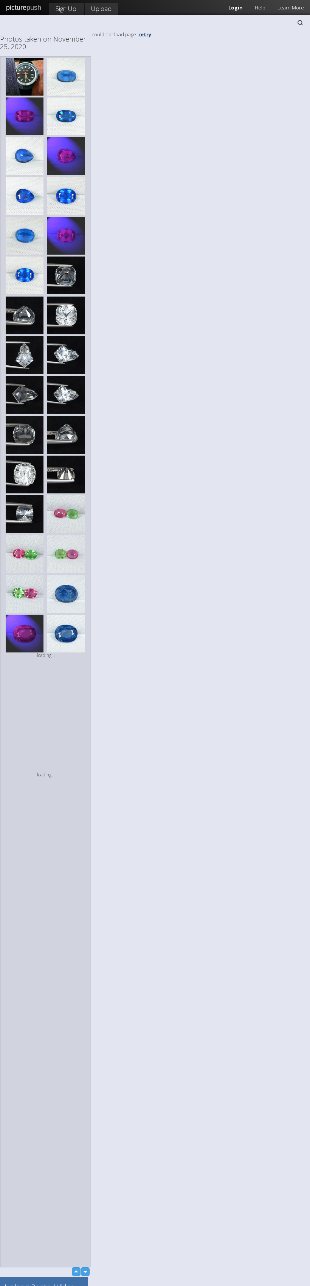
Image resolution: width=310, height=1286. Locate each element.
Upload (101, 8)
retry (144, 34)
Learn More (290, 7)
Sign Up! (67, 8)
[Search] (300, 23)
